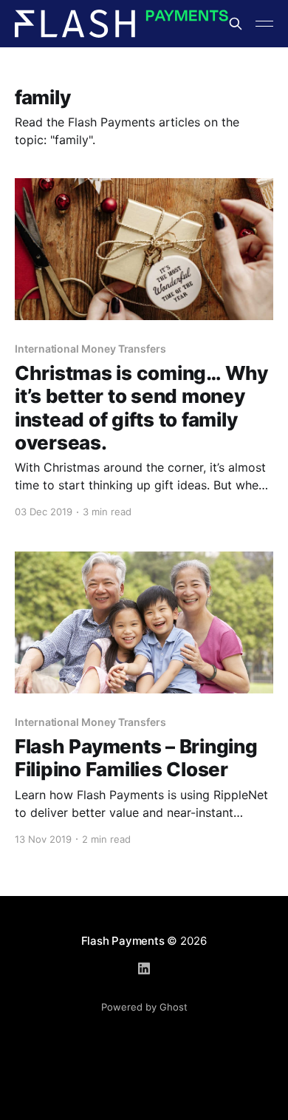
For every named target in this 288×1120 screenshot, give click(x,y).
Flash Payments (123, 941)
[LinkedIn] (144, 968)
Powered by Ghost (144, 1007)
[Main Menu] (264, 24)
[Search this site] (235, 23)
